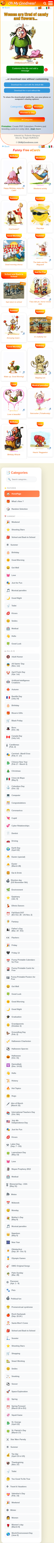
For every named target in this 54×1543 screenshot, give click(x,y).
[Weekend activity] (40, 177)
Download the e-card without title (27, 90)
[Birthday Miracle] (13, 441)
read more (36, 129)
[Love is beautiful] (13, 403)
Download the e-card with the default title (27, 85)
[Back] (3, 146)
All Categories (27, 120)
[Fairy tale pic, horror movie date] (40, 291)
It (50, 8)
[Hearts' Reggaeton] (40, 442)
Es (43, 8)
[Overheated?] (13, 217)
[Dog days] (40, 217)
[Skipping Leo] (40, 365)
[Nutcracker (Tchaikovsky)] (40, 403)
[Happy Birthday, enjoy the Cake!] (13, 176)
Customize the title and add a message (25, 69)
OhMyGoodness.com (28, 142)
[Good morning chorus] (13, 253)
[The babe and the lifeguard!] (40, 253)
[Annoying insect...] (13, 327)
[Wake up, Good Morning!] (13, 365)
